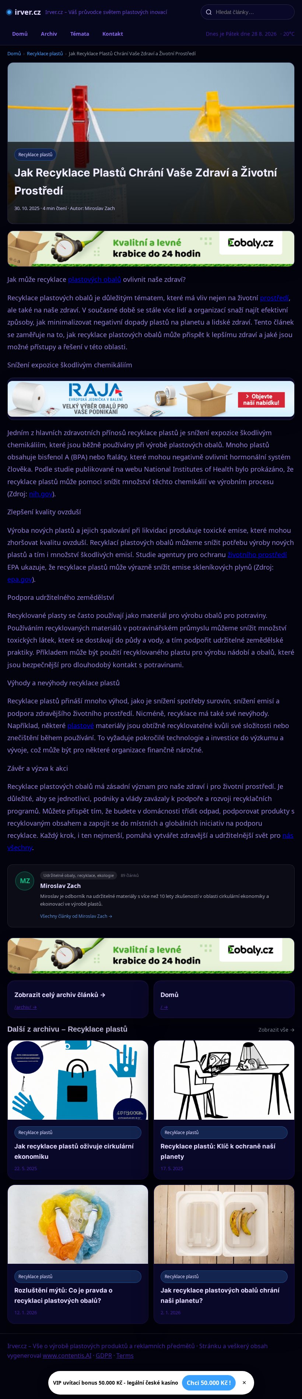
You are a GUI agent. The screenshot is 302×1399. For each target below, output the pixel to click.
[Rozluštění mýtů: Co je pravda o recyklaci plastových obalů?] (78, 1254)
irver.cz (28, 12)
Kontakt (112, 33)
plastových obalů (94, 279)
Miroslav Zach (60, 886)
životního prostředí (257, 554)
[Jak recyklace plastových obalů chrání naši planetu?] (224, 1254)
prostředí (274, 297)
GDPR (104, 1355)
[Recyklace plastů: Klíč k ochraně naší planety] (224, 1109)
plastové (80, 725)
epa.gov (19, 579)
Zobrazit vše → (277, 1029)
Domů (20, 33)
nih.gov (40, 493)
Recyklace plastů (45, 53)
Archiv (49, 33)
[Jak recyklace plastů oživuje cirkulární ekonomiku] (78, 1109)
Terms (125, 1355)
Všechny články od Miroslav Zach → (76, 916)
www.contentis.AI (67, 1355)
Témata (79, 33)
